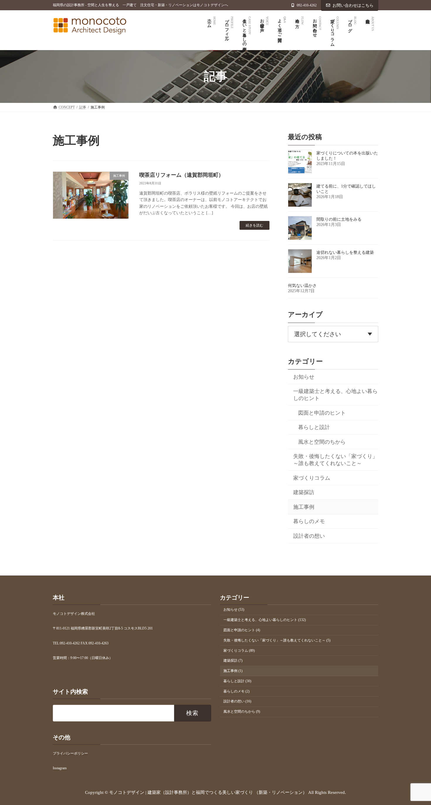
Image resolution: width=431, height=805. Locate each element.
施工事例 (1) (232, 671)
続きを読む (254, 225)
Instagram (60, 768)
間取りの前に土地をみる (339, 219)
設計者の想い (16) (237, 701)
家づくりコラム (311, 478)
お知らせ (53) (233, 609)
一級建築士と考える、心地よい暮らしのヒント (335, 394)
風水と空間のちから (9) (241, 711)
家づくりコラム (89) (239, 650)
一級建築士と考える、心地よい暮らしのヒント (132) (264, 620)
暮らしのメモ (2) (236, 691)
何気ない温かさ (302, 285)
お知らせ (303, 376)
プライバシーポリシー (70, 753)
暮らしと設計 (314, 427)
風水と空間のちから (322, 442)
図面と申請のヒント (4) (241, 630)
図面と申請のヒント (322, 413)
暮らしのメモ (309, 521)
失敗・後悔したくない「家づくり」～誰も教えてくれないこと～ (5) (276, 640)
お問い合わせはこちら (353, 5)
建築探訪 (303, 492)
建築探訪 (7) (232, 660)
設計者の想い (309, 536)
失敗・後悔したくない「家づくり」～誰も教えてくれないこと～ (335, 459)
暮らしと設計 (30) (237, 681)
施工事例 (303, 507)
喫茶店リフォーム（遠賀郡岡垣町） (181, 175)
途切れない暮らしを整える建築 (345, 252)
